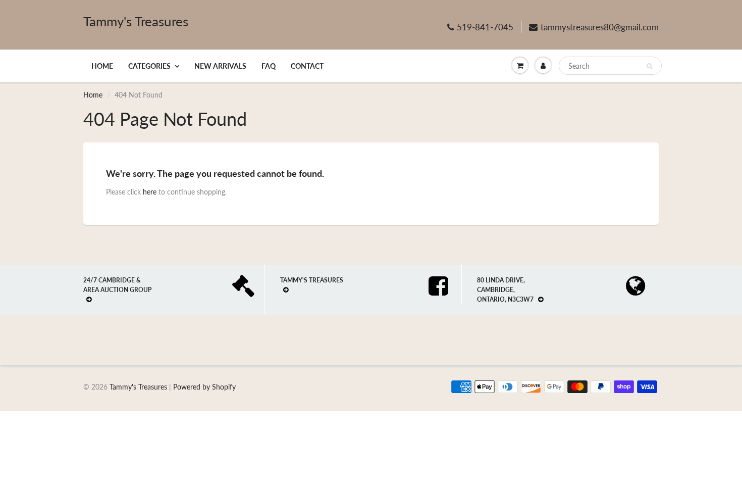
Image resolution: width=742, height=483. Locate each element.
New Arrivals (220, 66)
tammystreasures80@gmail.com (600, 27)
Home (102, 66)
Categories (149, 66)
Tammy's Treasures (135, 21)
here (149, 191)
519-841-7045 (485, 27)
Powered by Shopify (204, 386)
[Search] (649, 66)
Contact (307, 66)
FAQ (268, 66)
